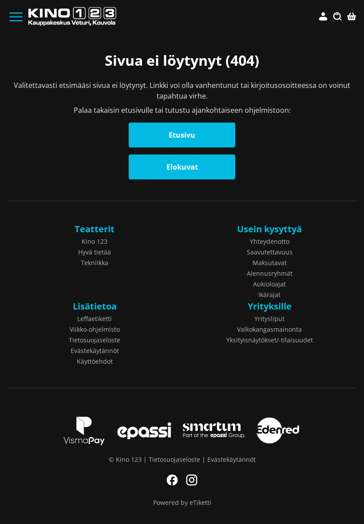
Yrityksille (270, 306)
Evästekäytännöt (95, 350)
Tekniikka (94, 262)
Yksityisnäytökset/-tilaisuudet (269, 340)
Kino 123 (94, 241)
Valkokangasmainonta (269, 329)
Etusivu (182, 135)
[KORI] (351, 17)
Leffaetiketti (94, 318)
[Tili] (323, 17)
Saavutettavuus (270, 252)
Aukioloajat (269, 284)
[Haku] (337, 17)
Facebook (172, 480)
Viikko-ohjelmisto (95, 329)
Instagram (192, 480)
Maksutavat (270, 262)
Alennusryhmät (270, 273)
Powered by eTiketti (182, 502)
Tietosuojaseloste (94, 340)
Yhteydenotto (269, 241)
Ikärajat (269, 294)
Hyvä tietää (94, 252)
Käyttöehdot (95, 361)
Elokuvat (182, 167)
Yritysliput (269, 318)
